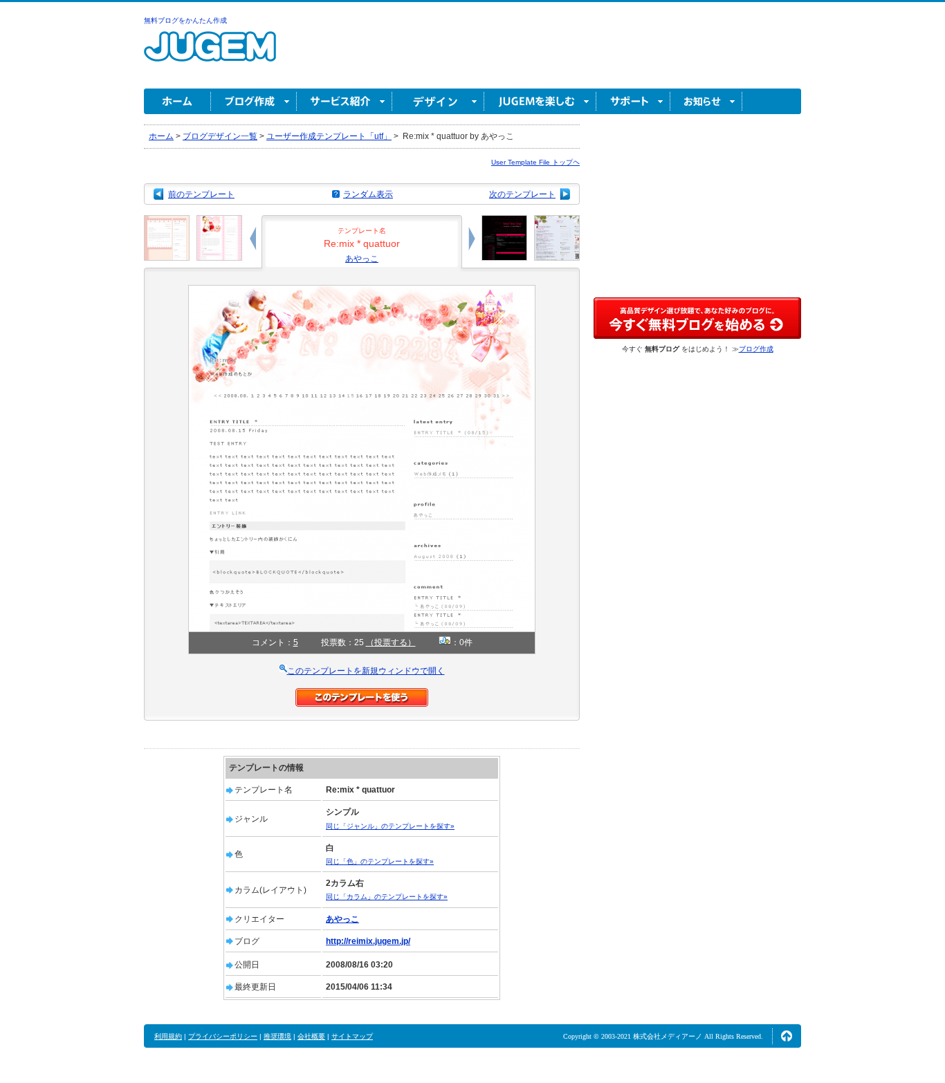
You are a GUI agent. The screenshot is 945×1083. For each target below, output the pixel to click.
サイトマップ (352, 1036)
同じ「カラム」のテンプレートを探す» (387, 896)
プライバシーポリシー (222, 1036)
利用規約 (168, 1036)
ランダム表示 (368, 194)
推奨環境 (277, 1036)
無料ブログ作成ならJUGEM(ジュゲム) (210, 54)
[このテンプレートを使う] (361, 694)
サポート (633, 101)
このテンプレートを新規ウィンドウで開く (366, 671)
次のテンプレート (522, 194)
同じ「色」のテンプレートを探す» (380, 861)
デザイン (438, 101)
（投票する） (391, 642)
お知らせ (706, 101)
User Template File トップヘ (535, 162)
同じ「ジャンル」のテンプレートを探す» (390, 826)
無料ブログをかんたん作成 (185, 20)
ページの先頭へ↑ (786, 1036)
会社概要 (311, 1036)
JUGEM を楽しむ (540, 101)
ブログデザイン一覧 (220, 136)
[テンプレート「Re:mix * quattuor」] (361, 291)
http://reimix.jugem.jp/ (368, 941)
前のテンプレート (201, 194)
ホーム (177, 101)
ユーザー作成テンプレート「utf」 (329, 136)
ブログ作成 (254, 101)
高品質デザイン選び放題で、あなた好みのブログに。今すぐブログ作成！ (697, 318)
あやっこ (361, 258)
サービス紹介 (344, 101)
